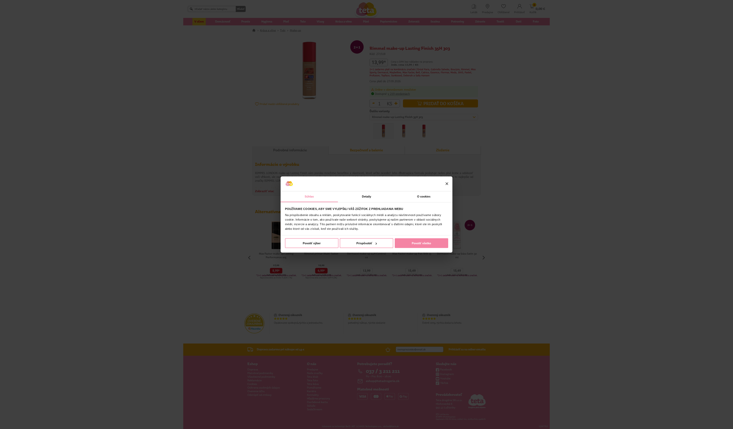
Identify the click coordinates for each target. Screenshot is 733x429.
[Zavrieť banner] (447, 183)
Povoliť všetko (421, 243)
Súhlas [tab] (309, 196)
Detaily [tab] (366, 196)
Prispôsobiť (364, 243)
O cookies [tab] (424, 196)
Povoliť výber (312, 243)
